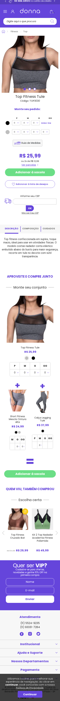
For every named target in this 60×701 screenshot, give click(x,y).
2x (25, 161)
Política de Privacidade (30, 687)
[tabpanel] (30, 64)
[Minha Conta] (12, 11)
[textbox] (30, 21)
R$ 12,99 (35, 161)
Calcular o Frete (34, 201)
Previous (5, 1)
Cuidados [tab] (49, 228)
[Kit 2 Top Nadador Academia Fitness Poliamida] (42, 519)
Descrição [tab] (11, 228)
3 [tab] (35, 89)
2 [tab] (30, 89)
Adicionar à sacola (30, 172)
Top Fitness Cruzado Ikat (17, 536)
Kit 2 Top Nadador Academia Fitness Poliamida (42, 537)
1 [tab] (25, 89)
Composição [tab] (30, 228)
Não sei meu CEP (30, 213)
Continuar (30, 694)
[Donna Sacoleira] (30, 10)
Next (54, 1)
